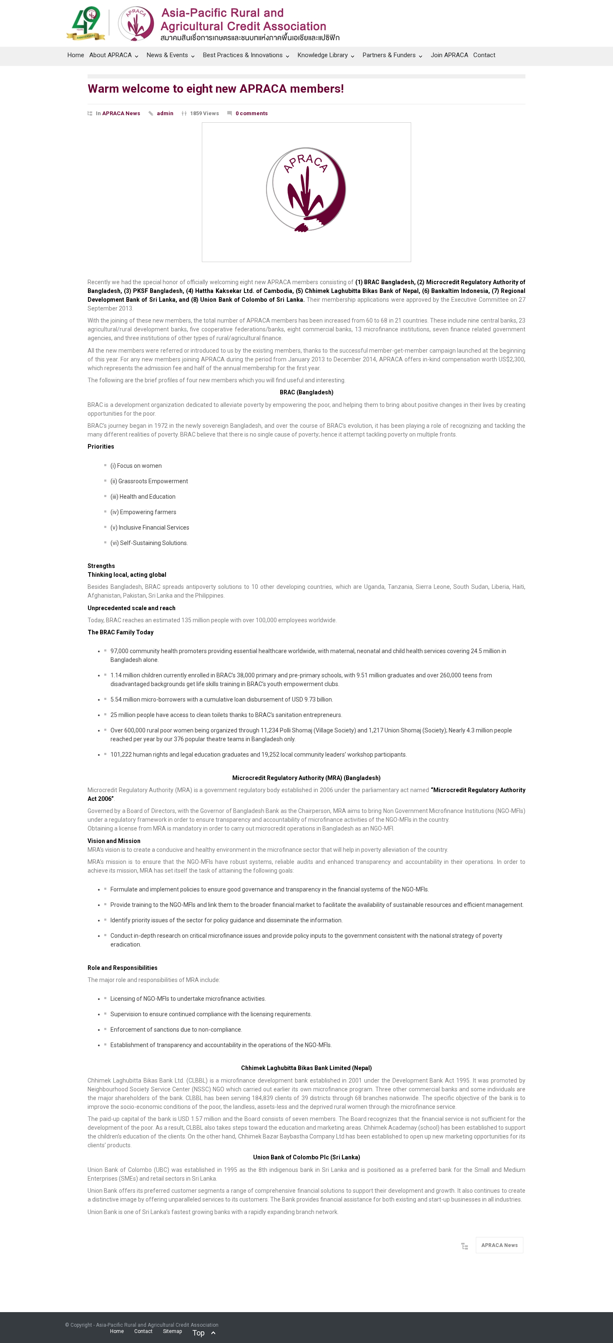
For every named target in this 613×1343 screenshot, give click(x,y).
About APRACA (110, 55)
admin (165, 113)
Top (198, 1332)
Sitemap (172, 1331)
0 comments (252, 113)
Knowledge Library (323, 55)
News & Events (167, 55)
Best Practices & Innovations (243, 55)
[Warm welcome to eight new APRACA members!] (306, 192)
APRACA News (121, 113)
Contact (484, 55)
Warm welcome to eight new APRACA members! (216, 89)
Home (76, 55)
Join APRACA (449, 55)
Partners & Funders (389, 55)
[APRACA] (207, 21)
